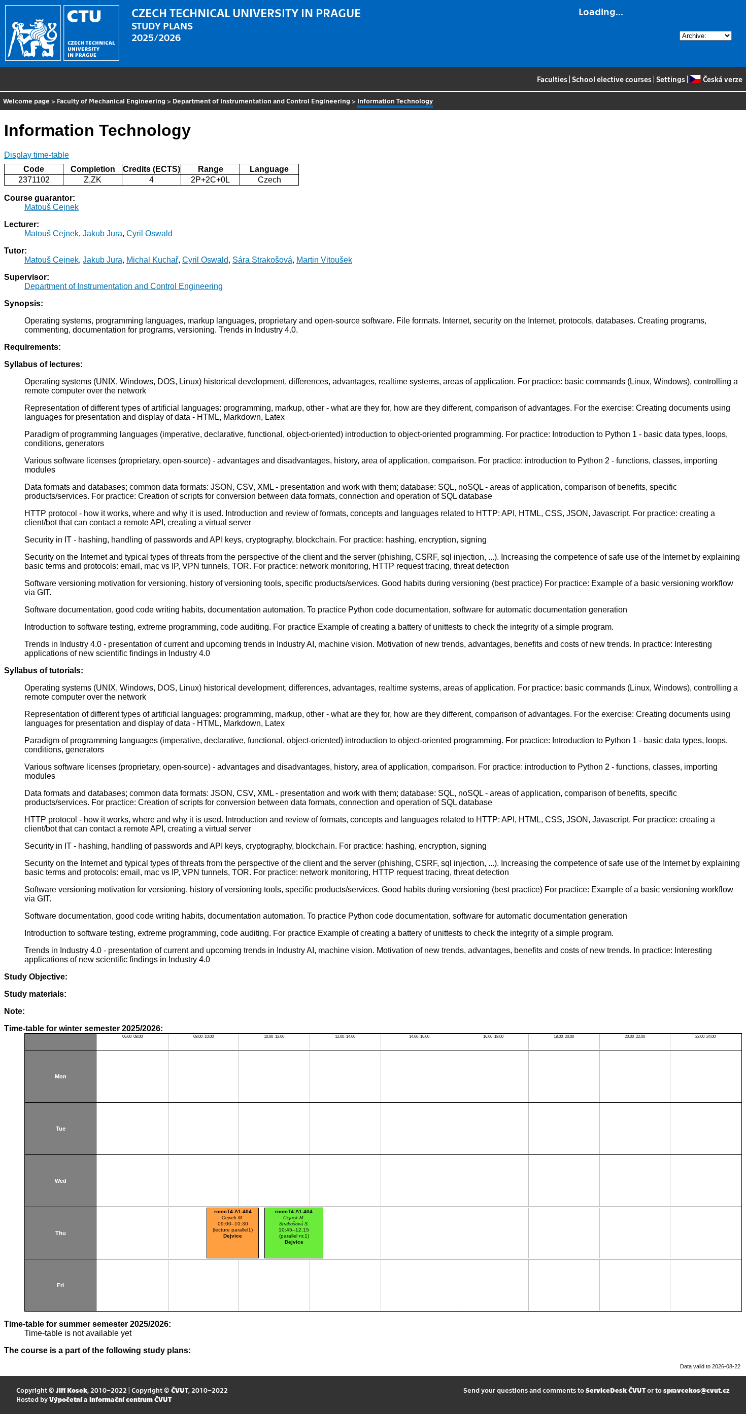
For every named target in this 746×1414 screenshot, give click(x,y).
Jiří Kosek (71, 1390)
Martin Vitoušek (324, 260)
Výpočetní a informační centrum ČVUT (110, 1399)
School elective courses (612, 79)
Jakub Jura (102, 233)
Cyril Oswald (149, 233)
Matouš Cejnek (51, 207)
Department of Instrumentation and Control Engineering (261, 100)
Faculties (552, 79)
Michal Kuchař (152, 260)
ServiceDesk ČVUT (616, 1390)
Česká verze (722, 79)
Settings (670, 79)
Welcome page (26, 100)
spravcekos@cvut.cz (696, 1390)
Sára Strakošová (262, 260)
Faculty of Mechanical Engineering (111, 100)
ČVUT (179, 1390)
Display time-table (36, 155)
